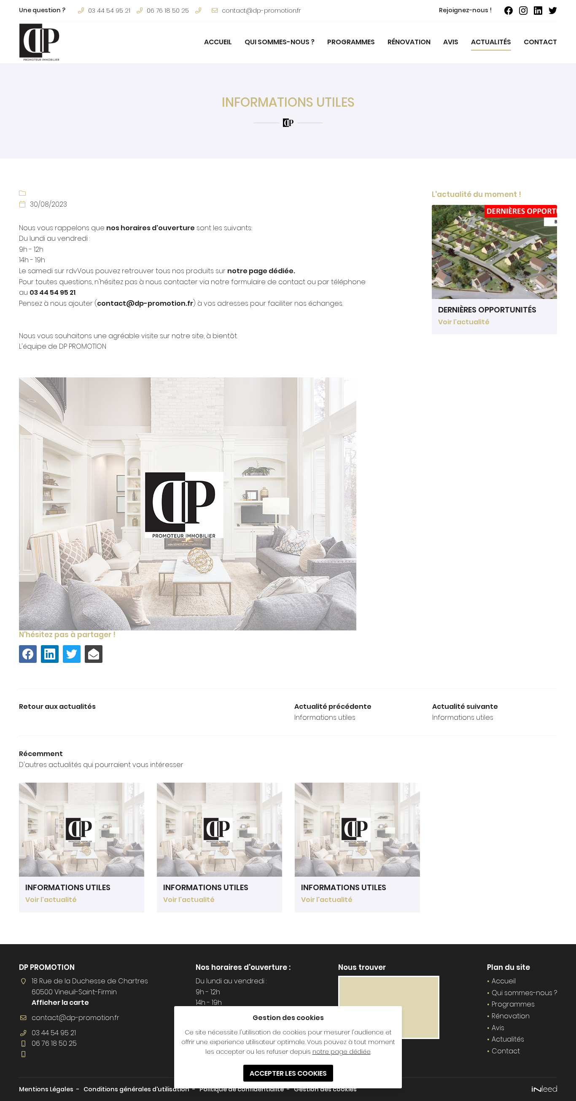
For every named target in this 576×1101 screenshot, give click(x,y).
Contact (540, 42)
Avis (450, 42)
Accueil (218, 42)
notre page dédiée (341, 1051)
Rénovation (409, 42)
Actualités (491, 42)
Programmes (351, 42)
